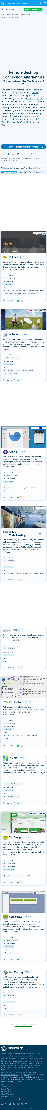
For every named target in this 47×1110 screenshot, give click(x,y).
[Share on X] (8, 154)
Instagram (33, 1077)
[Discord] (2, 1104)
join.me (34, 92)
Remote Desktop (8, 284)
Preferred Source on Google (11, 1099)
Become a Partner (7, 1096)
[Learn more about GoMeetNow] (5, 702)
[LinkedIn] (26, 1104)
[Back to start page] (3, 3)
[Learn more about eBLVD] (5, 630)
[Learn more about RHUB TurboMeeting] (5, 532)
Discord (26, 1075)
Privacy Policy (6, 1089)
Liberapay (10, 1081)
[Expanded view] (37, 168)
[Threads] (18, 1104)
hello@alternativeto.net (9, 1075)
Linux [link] (25, 172)
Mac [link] (20, 172)
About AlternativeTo (8, 1094)
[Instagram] (22, 1104)
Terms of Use (5, 1087)
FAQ (2, 1084)
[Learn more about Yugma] (5, 758)
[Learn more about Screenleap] (5, 917)
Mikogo (29, 98)
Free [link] (30, 172)
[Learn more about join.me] (5, 257)
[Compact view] (39, 168)
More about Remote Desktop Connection (22, 147)
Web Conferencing (9, 869)
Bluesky (20, 1077)
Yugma (4, 125)
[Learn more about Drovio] (5, 452)
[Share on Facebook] (3, 154)
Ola (16, 1059)
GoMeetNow (29, 122)
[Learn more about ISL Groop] (5, 837)
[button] (24, 257)
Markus (23, 1059)
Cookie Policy (6, 1091)
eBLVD (19, 122)
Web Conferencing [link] (10, 172)
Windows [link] (37, 172)
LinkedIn (4, 1079)
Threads (26, 1077)
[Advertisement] (23, 43)
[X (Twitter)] (6, 1104)
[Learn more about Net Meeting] (5, 972)
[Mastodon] (10, 1104)
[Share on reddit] (13, 154)
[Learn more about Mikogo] (5, 334)
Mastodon (13, 1077)
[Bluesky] (14, 1104)
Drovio (39, 98)
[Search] (40, 3)
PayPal (19, 1081)
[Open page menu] (45, 3)
